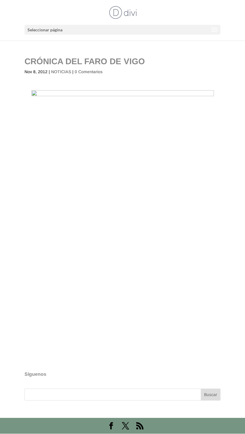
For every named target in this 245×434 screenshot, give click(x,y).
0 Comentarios (88, 71)
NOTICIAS (61, 71)
